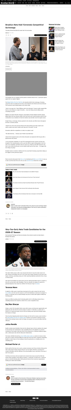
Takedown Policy (32, 400)
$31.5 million (8, 292)
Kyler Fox (7, 32)
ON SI (5, 0)
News (10, 391)
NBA (23, 3)
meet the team (30, 160)
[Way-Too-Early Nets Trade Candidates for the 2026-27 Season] (57, 43)
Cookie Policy (22, 400)
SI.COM (2, 0)
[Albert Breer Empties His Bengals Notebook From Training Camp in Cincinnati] (57, 29)
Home (27, 5)
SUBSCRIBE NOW (36, 0)
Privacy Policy (12, 400)
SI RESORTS (20, 0)
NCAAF (29, 3)
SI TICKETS (15, 0)
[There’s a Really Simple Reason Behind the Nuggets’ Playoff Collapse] (57, 36)
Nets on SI (22, 159)
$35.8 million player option (27, 336)
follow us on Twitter (37, 159)
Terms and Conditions (43, 400)
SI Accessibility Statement (56, 400)
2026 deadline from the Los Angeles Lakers (16, 317)
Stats (40, 5)
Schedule (33, 5)
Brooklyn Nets (8, 69)
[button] (43, 3)
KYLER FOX (13, 204)
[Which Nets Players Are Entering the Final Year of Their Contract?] (57, 49)
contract (37, 283)
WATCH (61, 3)
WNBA (33, 3)
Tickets (43, 5)
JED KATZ (12, 376)
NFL (16, 3)
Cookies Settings (13, 402)
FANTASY (38, 3)
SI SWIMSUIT (9, 0)
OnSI (30, 5)
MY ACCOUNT (29, 0)
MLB (26, 3)
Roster (37, 5)
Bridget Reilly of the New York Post (15, 102)
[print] (12, 213)
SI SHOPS (24, 0)
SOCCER (19, 3)
